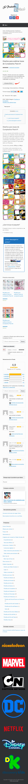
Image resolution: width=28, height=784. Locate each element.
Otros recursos (6, 561)
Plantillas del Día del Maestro (11, 606)
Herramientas (6, 534)
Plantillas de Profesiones (9, 596)
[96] (15, 374)
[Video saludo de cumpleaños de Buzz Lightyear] (10, 450)
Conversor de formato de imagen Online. (12, 513)
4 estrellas (6, 376)
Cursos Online (6, 526)
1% (23, 378)
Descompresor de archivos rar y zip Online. (12, 516)
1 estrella (6, 382)
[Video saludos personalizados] (14, 40)
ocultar (16, 111)
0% (23, 382)
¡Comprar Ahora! (8, 83)
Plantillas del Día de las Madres (11, 611)
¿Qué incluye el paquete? (13, 118)
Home (4, 30)
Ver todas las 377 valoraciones (13, 386)
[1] (15, 378)
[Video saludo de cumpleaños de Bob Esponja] (10, 464)
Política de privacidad (14, 781)
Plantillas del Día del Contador (11, 603)
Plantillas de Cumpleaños (9, 588)
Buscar (22, 341)
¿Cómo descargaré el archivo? (14, 120)
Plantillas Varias (7, 620)
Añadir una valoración (9, 346)
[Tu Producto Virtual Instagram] (14, 17)
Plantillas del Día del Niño (9, 614)
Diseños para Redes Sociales (10, 567)
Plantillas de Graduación (9, 591)
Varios (6, 609)
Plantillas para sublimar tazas (9, 102)
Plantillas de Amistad (8, 580)
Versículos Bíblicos (8, 542)
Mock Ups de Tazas (8, 559)
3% (23, 376)
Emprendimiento (7, 540)
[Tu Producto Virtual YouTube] (17, 17)
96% (23, 374)
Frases (4, 531)
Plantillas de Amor (8, 583)
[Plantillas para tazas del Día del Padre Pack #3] (10, 402)
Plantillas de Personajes (9, 594)
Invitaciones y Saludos (8, 545)
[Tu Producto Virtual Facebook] (10, 17)
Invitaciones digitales (8, 548)
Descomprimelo (11, 266)
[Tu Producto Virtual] (14, 8)
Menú (6, 25)
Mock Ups (5, 556)
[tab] (7, 106)
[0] (15, 382)
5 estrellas (6, 374)
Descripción (7, 106)
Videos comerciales (8, 572)
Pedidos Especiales (7, 564)
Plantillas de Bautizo (8, 586)
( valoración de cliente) (13, 67)
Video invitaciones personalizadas (11, 550)
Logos (5, 569)
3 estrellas (6, 378)
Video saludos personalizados (10, 553)
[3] (15, 376)
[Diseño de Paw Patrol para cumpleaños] (10, 433)
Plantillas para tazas (10, 30)
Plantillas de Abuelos (8, 577)
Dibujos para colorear (7, 529)
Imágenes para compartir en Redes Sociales (13, 537)
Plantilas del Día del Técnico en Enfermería (14, 599)
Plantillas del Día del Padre (10, 617)
